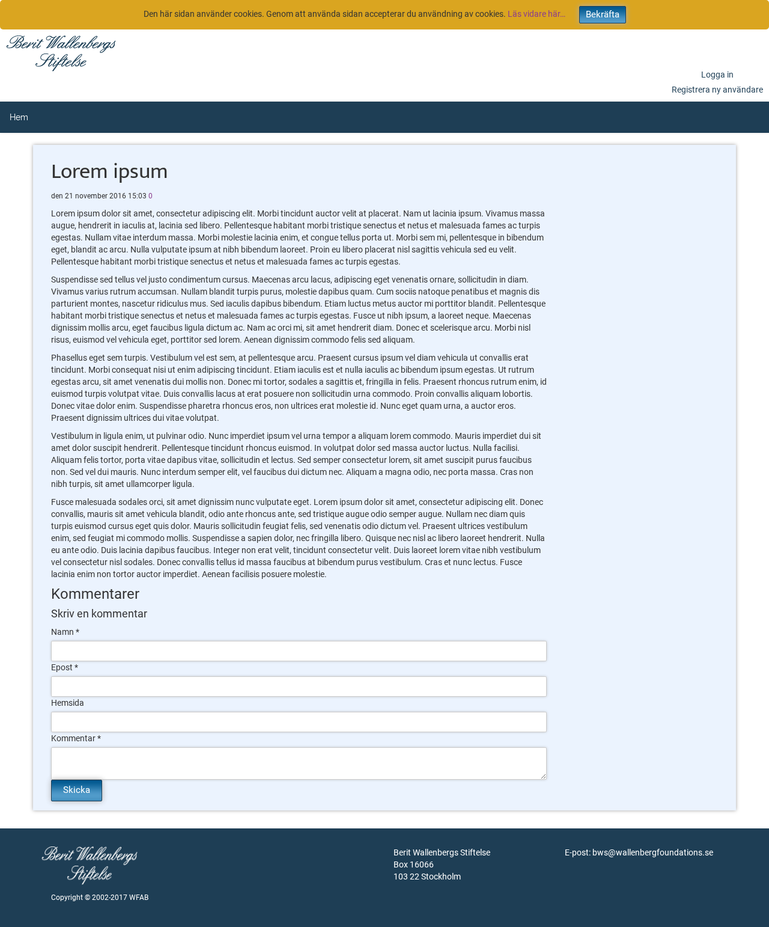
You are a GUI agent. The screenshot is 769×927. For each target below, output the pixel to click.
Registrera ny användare (717, 89)
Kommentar (73, 738)
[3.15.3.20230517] (61, 52)
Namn (62, 632)
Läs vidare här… (536, 14)
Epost (62, 667)
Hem (19, 117)
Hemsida (67, 703)
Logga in (717, 74)
